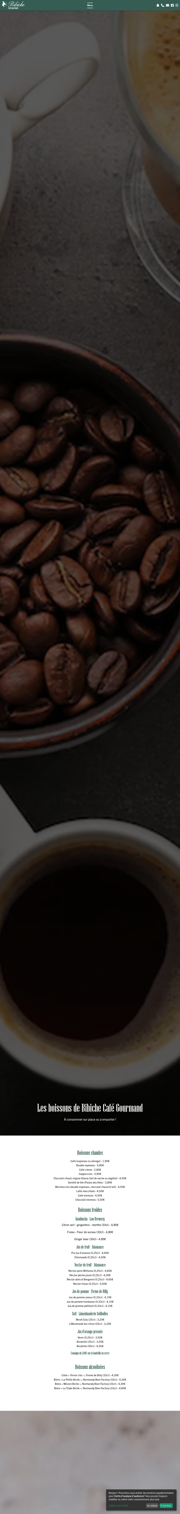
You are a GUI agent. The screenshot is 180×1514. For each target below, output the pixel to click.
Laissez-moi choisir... (119, 1505)
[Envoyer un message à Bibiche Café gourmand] (167, 5)
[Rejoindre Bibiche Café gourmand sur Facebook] (172, 5)
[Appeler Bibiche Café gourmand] (162, 5)
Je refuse (152, 1505)
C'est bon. (166, 1505)
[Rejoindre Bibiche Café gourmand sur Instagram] (177, 5)
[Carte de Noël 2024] (158, 5)
